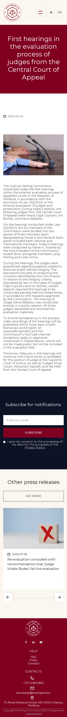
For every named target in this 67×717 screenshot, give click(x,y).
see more (33, 496)
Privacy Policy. (35, 447)
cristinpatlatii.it (34, 713)
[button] (40, 12)
